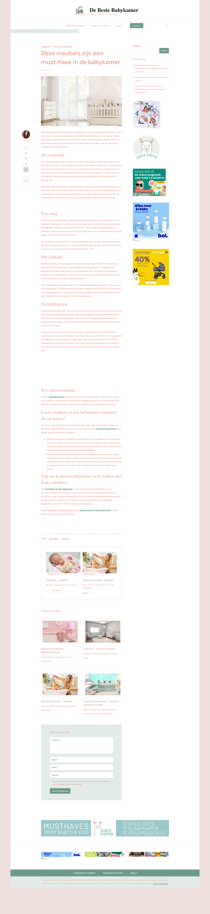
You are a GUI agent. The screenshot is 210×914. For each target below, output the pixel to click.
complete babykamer (106, 429)
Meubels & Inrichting (62, 46)
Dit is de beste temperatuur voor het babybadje (58, 708)
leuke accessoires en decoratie (95, 510)
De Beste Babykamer (114, 9)
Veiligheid (67, 701)
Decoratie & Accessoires (52, 648)
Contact (136, 26)
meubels (65, 538)
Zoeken (136, 46)
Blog (119, 26)
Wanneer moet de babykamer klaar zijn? (100, 655)
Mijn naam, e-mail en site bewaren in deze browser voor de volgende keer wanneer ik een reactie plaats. (82, 782)
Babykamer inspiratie (101, 26)
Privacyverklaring (160, 883)
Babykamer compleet (75, 26)
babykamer (54, 538)
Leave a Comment (26, 181)
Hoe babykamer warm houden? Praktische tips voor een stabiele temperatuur (150, 89)
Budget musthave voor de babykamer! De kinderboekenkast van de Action (152, 68)
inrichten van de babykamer (59, 489)
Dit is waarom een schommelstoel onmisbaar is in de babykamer (99, 711)
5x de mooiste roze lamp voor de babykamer (56, 659)
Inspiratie (45, 46)
